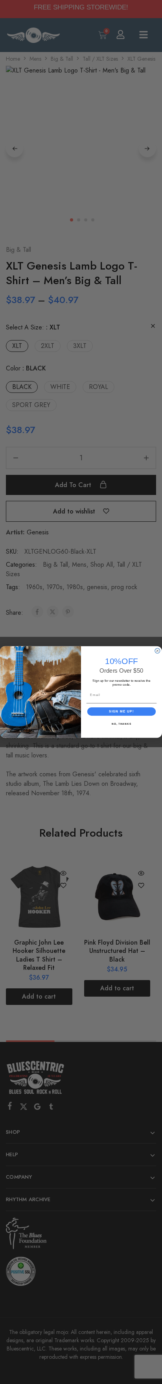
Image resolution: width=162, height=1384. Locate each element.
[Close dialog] (157, 650)
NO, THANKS (121, 723)
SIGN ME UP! (121, 711)
